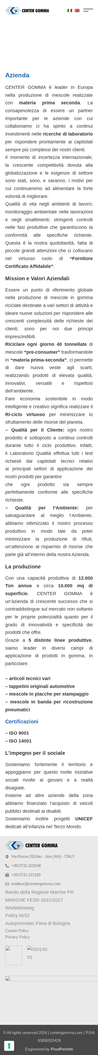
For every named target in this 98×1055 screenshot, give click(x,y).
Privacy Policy (17, 937)
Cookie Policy (17, 930)
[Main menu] (88, 10)
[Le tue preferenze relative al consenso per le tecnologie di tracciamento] (9, 1046)
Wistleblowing (19, 908)
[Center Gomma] (27, 10)
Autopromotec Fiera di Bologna (37, 923)
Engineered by (49, 1049)
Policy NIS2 (17, 915)
